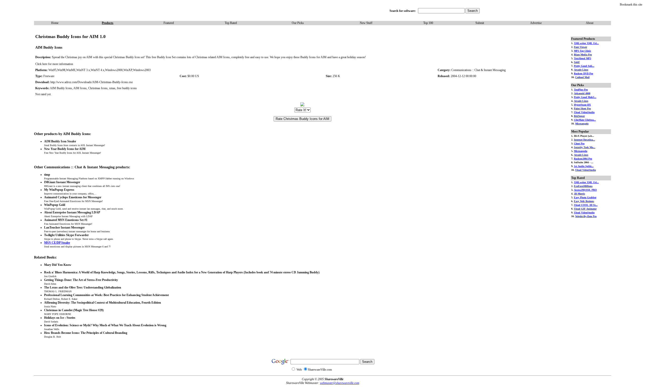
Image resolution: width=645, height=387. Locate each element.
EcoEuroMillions (583, 186)
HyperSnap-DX (582, 104)
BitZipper (579, 116)
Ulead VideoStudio (584, 112)
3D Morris (579, 193)
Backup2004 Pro (583, 158)
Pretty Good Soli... (584, 65)
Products (107, 23)
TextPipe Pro (581, 89)
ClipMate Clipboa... (585, 119)
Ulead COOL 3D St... (586, 205)
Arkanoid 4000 (582, 93)
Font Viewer (580, 47)
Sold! (577, 62)
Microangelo (582, 123)
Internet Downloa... (584, 139)
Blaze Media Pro (583, 54)
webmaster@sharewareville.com (339, 383)
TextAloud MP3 (582, 58)
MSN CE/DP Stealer (57, 242)
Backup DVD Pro (583, 73)
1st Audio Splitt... (584, 166)
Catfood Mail (582, 77)
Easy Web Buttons (584, 201)
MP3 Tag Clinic (582, 50)
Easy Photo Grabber (585, 197)
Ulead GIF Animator (585, 208)
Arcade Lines (581, 69)
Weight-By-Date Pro (586, 216)
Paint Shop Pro (582, 108)
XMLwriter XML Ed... (586, 43)
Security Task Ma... (584, 147)
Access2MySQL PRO (585, 189)
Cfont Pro (579, 143)
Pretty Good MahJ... (585, 97)
